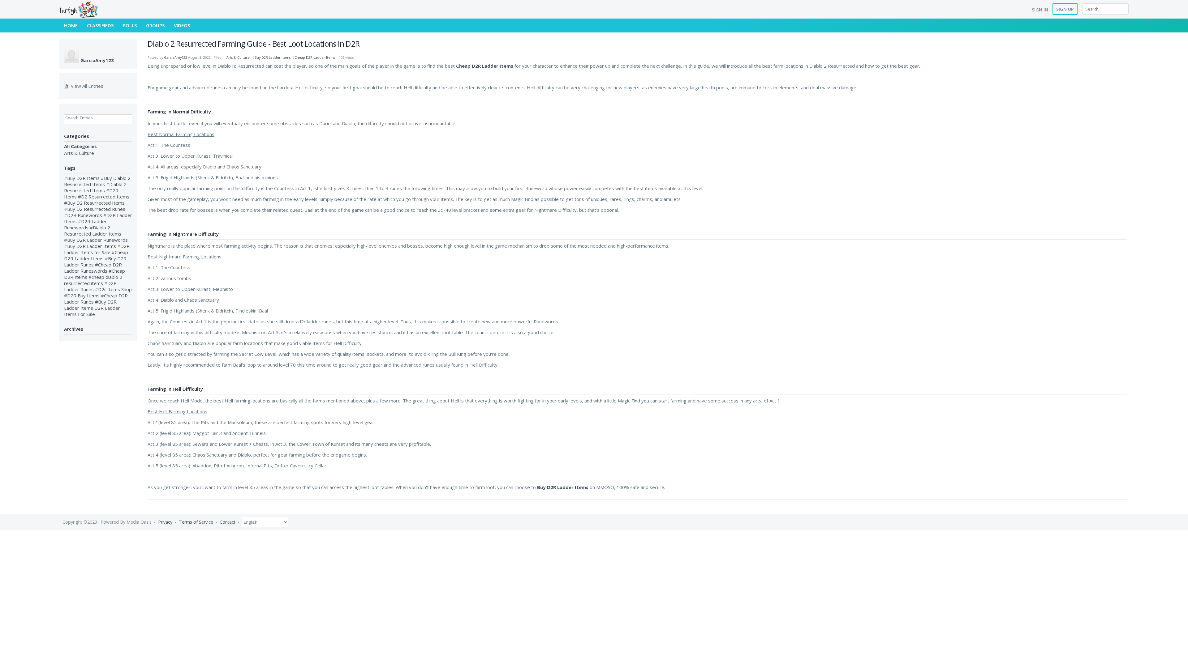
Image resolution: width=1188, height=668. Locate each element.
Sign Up (1065, 9)
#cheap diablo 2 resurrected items (93, 280)
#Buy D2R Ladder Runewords (96, 240)
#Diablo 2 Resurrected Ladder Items (92, 230)
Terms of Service (196, 522)
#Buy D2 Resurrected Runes (94, 209)
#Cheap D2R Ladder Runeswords (93, 268)
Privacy (165, 522)
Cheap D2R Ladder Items (484, 66)
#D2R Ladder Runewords (85, 224)
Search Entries (79, 118)
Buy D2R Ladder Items (562, 487)
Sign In (1040, 9)
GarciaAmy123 (97, 60)
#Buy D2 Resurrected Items (94, 203)
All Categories (80, 146)
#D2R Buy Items (82, 295)
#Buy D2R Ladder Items (90, 246)
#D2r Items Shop (113, 289)
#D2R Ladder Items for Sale (97, 249)
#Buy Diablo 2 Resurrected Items (97, 181)
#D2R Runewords (83, 215)
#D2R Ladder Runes (90, 286)
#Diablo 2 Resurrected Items (95, 187)
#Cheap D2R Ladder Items (96, 255)
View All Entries (87, 86)
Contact (227, 522)
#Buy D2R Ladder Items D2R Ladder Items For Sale (92, 308)
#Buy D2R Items (82, 178)
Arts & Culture (79, 153)
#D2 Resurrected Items (103, 197)
